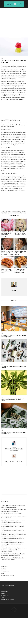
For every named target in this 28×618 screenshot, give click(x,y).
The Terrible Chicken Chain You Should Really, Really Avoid (20, 271)
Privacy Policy (4, 571)
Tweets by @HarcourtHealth (7, 585)
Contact (3, 568)
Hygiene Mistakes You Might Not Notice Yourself (20, 253)
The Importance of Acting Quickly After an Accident (13, 509)
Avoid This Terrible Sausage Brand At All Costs (6, 271)
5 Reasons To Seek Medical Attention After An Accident (14, 449)
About (2, 573)
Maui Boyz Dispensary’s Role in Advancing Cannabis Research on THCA (13, 433)
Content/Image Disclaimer (7, 575)
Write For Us (4, 566)
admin (14, 290)
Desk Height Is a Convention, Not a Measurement (13, 520)
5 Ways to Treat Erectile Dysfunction (14, 461)
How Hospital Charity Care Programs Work (11, 513)
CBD (2, 58)
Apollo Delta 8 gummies (20, 75)
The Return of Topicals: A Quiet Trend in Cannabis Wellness (13, 367)
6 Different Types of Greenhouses (9, 511)
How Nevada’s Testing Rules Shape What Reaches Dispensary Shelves (13, 336)
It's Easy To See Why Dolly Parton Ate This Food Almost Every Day (20, 233)
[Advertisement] (14, 23)
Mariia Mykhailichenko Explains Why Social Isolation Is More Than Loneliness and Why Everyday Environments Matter (14, 549)
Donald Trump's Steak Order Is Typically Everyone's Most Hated (7, 253)
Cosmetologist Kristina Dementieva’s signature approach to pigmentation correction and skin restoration (12, 544)
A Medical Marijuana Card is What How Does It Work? (12, 400)
